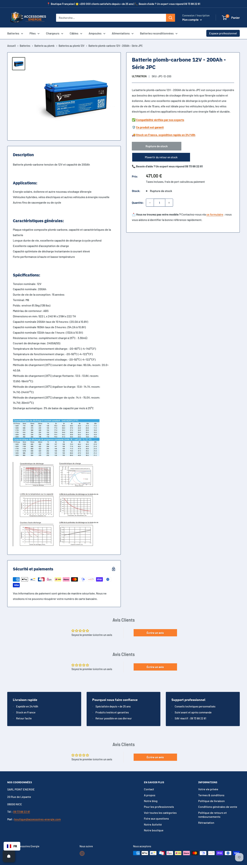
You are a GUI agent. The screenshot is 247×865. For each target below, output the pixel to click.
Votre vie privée (208, 789)
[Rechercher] (170, 18)
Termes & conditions (211, 795)
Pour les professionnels (159, 806)
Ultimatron (139, 76)
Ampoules (95, 33)
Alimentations (121, 33)
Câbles (74, 33)
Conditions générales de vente (217, 806)
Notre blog (150, 801)
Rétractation (206, 822)
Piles (32, 33)
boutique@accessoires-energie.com (37, 819)
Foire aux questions (156, 818)
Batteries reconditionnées (157, 33)
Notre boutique (153, 830)
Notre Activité (153, 824)
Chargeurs (52, 33)
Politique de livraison (211, 801)
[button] (224, 18)
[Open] (9, 856)
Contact (149, 789)
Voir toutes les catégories (160, 812)
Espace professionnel (223, 33)
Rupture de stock (157, 146)
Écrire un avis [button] (155, 632)
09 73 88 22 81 (21, 811)
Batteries (13, 33)
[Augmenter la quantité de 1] (169, 203)
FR (15, 846)
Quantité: (138, 202)
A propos (149, 795)
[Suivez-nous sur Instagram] (82, 853)
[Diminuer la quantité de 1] (150, 203)
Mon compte (190, 19)
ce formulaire (214, 214)
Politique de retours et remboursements (212, 814)
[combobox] (12, 846)
